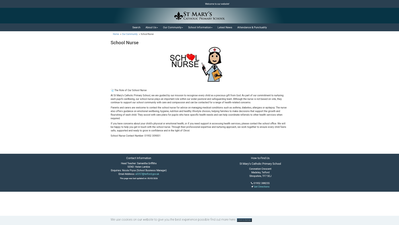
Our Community (172, 27)
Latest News (225, 27)
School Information (199, 27)
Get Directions (261, 186)
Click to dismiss (244, 220)
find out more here (223, 219)
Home (116, 34)
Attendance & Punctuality (252, 27)
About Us (151, 27)
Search (136, 27)
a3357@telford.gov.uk (147, 173)
